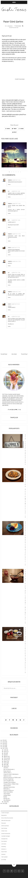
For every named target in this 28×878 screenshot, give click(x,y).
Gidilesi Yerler (4, 830)
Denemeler (3, 823)
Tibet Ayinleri (7, 793)
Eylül (5, 755)
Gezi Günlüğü (4, 828)
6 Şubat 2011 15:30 (16, 233)
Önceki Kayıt (24, 354)
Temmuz (6, 758)
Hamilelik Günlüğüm (5, 836)
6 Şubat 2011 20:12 (16, 316)
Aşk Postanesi (7, 785)
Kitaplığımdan (4, 838)
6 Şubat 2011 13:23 (16, 180)
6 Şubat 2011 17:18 (15, 247)
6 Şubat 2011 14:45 (16, 203)
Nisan (5, 763)
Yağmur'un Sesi (7, 776)
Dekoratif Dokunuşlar (5, 820)
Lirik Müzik (3, 843)
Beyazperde (3, 815)
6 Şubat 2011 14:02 (16, 191)
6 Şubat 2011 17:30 (16, 261)
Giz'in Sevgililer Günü (9, 780)
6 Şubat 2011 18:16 (15, 304)
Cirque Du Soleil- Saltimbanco (11, 774)
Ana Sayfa (14, 354)
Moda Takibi (4, 851)
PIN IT (15, 132)
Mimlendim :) (7, 788)
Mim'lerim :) (3, 849)
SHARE (8, 128)
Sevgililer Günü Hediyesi (10, 782)
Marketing (3, 846)
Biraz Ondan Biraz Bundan (7, 817)
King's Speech (7, 771)
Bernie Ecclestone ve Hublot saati (12, 777)
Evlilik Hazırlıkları (5, 825)
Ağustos (6, 756)
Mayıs (5, 761)
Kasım (5, 751)
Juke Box (6, 767)
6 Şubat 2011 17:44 (16, 272)
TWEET (15, 128)
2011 (3, 748)
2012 (3, 746)
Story (9, 247)
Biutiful (5, 797)
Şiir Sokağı (3, 859)
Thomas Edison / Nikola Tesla (11, 784)
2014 (3, 743)
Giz (8, 191)
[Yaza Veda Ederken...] (14, 154)
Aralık (5, 750)
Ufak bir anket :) (7, 772)
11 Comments (17, 26)
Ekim (5, 753)
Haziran (6, 759)
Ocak (5, 801)
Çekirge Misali (7, 795)
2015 (3, 742)
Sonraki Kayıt (4, 354)
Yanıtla (9, 184)
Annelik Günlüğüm (5, 812)
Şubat (5, 766)
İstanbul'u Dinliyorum (9, 790)
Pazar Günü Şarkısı (8, 792)
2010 (3, 803)
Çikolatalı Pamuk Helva (9, 787)
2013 (3, 745)
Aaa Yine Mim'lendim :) (9, 769)
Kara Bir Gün (7, 798)
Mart (5, 764)
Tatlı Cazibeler (4, 856)
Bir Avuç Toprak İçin (8, 779)
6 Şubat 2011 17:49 (16, 291)
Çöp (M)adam (7, 800)
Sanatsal (3, 854)
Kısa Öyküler (4, 841)
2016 (3, 740)
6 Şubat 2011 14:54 (16, 220)
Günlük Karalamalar (13, 27)
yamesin (10, 180)
